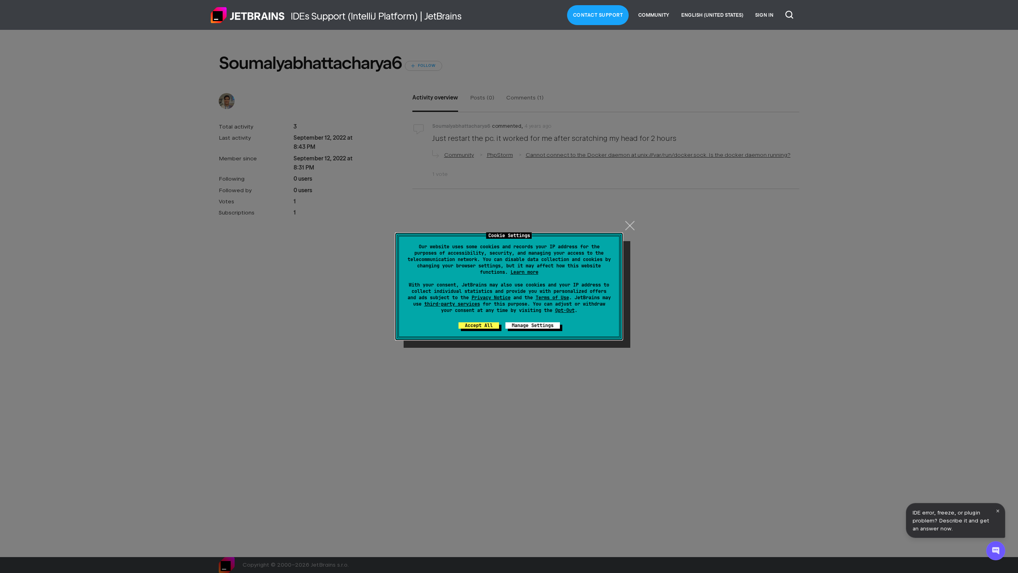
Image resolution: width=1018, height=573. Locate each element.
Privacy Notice (491, 297)
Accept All (479, 325)
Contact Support (598, 15)
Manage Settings (533, 325)
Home (248, 15)
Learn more (524, 272)
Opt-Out (565, 310)
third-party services (452, 304)
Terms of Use (552, 297)
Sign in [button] (764, 15)
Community (653, 15)
